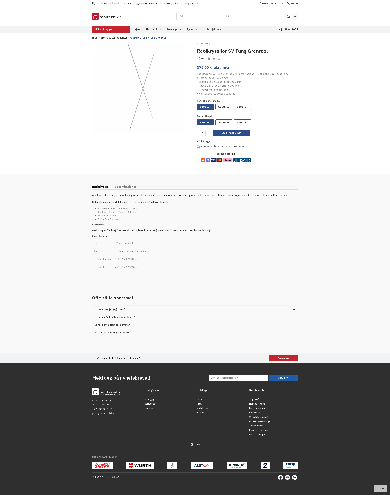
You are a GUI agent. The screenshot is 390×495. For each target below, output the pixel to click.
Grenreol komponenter (114, 37)
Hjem (95, 37)
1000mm (205, 106)
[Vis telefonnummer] (280, 29)
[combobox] (203, 16)
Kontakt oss (278, 3)
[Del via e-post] (219, 58)
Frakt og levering (257, 403)
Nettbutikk (150, 403)
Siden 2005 (291, 29)
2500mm (205, 122)
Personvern (254, 412)
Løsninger (149, 408)
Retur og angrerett (258, 408)
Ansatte (201, 403)
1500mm (224, 106)
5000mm (242, 122)
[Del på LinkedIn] (214, 58)
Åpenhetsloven (256, 425)
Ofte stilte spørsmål (259, 417)
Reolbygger (150, 399)
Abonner (283, 377)
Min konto (201, 412)
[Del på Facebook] (208, 58)
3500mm (224, 122)
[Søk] (227, 16)
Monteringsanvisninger (260, 421)
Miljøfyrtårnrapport (258, 434)
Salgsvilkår (254, 399)
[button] (288, 16)
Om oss (264, 3)
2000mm (242, 106)
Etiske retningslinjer (258, 430)
